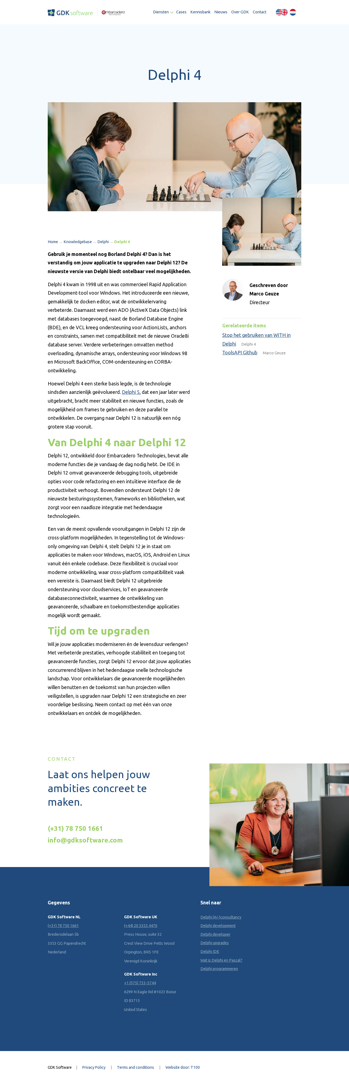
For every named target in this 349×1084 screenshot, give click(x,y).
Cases (181, 12)
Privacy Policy (94, 1067)
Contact (259, 12)
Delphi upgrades (214, 943)
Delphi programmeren (219, 969)
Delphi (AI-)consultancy (220, 917)
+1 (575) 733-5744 (140, 983)
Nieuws (220, 12)
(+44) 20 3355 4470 (140, 925)
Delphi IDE (209, 951)
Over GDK (240, 12)
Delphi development (218, 925)
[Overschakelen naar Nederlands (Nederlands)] (292, 12)
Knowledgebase (78, 242)
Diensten (161, 12)
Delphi (103, 242)
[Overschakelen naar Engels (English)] (281, 12)
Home (53, 242)
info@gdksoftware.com (85, 840)
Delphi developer (215, 934)
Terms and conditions (135, 1067)
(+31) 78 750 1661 (75, 828)
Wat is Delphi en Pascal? (221, 960)
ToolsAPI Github (239, 352)
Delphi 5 (131, 392)
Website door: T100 (183, 1067)
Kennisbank (200, 12)
